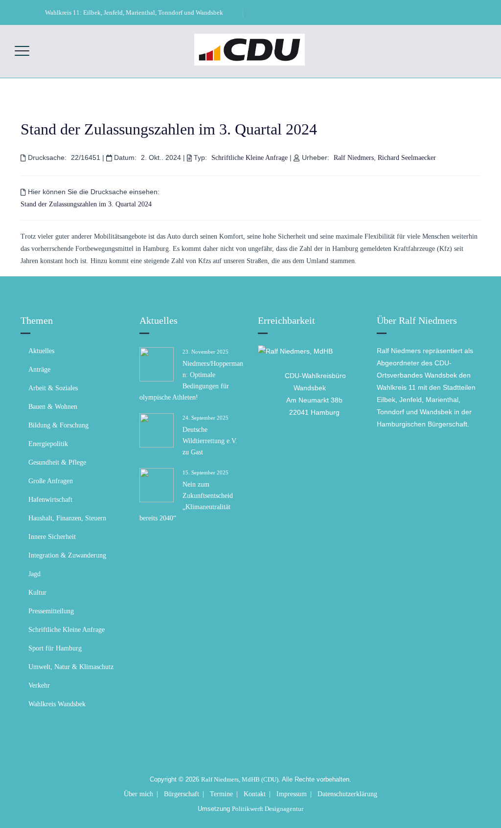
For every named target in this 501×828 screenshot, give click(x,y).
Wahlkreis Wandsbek (57, 704)
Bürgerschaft (181, 794)
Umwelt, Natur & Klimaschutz (71, 667)
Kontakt (255, 794)
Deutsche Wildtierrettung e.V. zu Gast (209, 441)
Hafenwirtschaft (50, 499)
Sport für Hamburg (55, 648)
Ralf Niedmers (354, 157)
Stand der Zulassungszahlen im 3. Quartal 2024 (169, 129)
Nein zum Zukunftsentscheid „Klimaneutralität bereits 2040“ (186, 501)
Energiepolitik (48, 444)
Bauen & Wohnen (52, 406)
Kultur (37, 592)
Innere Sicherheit (52, 536)
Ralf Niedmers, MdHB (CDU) (239, 779)
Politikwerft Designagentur (267, 808)
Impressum (291, 794)
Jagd (34, 574)
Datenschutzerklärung (347, 794)
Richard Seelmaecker (407, 157)
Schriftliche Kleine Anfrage (249, 157)
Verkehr (39, 685)
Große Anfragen (50, 481)
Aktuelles (41, 351)
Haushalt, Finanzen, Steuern (67, 518)
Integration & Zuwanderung (67, 555)
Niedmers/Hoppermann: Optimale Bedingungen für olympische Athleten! (191, 380)
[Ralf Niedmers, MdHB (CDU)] (249, 49)
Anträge (39, 369)
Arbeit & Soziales (53, 388)
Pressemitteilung (51, 611)
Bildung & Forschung (58, 425)
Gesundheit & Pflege (57, 462)
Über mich (138, 794)
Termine (221, 794)
